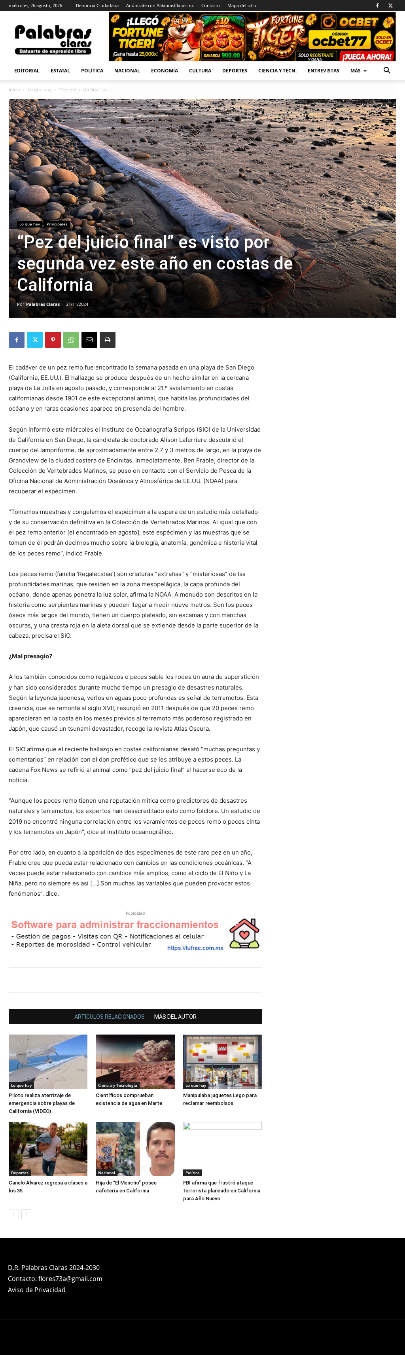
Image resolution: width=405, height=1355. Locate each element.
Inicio (14, 89)
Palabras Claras (43, 304)
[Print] (107, 340)
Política (92, 70)
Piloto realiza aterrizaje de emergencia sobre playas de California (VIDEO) (42, 1103)
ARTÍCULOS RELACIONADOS (109, 1017)
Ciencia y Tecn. (277, 70)
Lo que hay (39, 89)
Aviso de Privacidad (37, 1289)
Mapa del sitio (241, 5)
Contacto (210, 5)
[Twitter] (390, 5)
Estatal (60, 70)
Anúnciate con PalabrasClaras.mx (160, 5)
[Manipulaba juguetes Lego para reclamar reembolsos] (222, 1062)
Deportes (234, 70)
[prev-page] (14, 1214)
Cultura (200, 70)
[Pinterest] (53, 340)
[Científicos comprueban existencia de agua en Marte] (135, 1062)
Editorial (27, 70)
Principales (57, 224)
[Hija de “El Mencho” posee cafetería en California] (135, 1149)
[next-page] (26, 1214)
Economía (164, 70)
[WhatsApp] (71, 340)
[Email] (89, 340)
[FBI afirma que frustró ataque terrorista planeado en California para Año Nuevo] (222, 1149)
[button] (386, 71)
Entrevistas (323, 70)
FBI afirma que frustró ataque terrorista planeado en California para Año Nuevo (221, 1190)
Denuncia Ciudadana (97, 5)
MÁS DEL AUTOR (175, 1017)
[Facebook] (377, 5)
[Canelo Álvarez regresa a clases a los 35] (48, 1149)
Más (355, 70)
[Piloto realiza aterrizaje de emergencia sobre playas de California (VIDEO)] (48, 1062)
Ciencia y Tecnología (117, 1085)
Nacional (127, 70)
